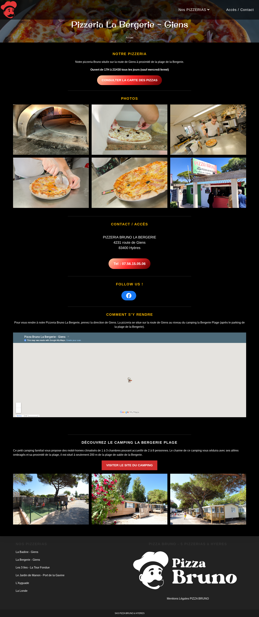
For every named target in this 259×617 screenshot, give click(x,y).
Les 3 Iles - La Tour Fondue (33, 567)
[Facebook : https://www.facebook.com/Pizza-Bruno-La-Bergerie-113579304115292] (128, 295)
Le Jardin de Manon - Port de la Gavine (40, 575)
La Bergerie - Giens (28, 559)
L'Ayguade (22, 583)
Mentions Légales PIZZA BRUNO (188, 598)
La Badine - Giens (27, 551)
